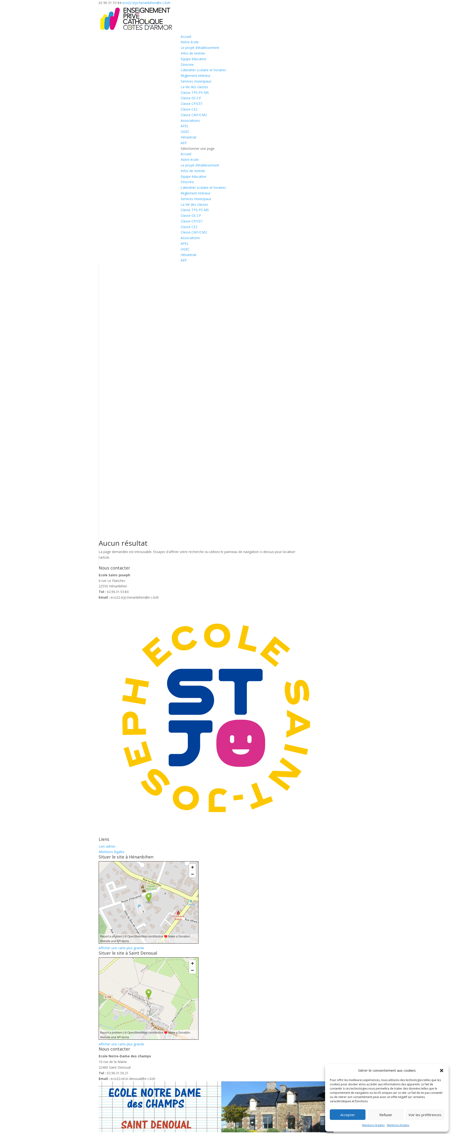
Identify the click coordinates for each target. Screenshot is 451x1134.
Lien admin (107, 846)
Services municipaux (196, 81)
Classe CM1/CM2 (194, 115)
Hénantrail (188, 137)
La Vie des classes (194, 87)
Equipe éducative (193, 59)
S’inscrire (187, 64)
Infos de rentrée (193, 53)
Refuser (385, 1114)
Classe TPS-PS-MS (195, 92)
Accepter (347, 1114)
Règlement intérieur (195, 75)
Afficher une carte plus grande (121, 948)
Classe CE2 (189, 109)
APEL (185, 126)
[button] (441, 1070)
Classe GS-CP (191, 98)
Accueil (186, 36)
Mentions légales (373, 1125)
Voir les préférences (424, 1114)
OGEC (185, 131)
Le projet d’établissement (200, 47)
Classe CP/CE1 (192, 103)
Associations (190, 120)
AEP (184, 143)
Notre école (190, 42)
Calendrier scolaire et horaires (203, 70)
